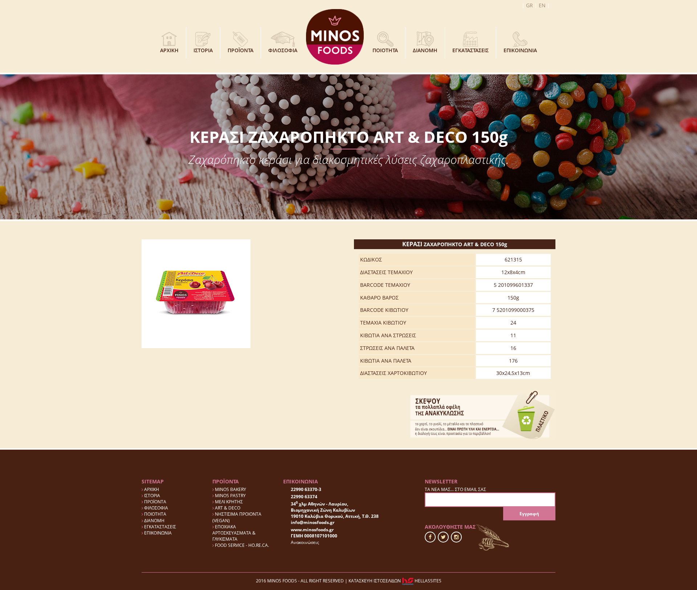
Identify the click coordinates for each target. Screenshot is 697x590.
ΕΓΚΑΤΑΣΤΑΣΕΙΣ (470, 50)
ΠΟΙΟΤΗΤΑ (385, 50)
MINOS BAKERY (230, 489)
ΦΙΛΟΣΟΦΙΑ (282, 50)
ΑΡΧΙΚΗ (169, 50)
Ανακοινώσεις (305, 542)
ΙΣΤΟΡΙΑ (203, 50)
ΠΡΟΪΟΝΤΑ (240, 50)
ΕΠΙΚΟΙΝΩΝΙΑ (520, 50)
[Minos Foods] (335, 36)
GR (529, 5)
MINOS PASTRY (230, 495)
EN (542, 5)
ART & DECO (227, 508)
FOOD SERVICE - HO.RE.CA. (241, 545)
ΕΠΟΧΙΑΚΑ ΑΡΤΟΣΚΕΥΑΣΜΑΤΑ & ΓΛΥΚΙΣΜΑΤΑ (234, 533)
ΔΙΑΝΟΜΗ (425, 50)
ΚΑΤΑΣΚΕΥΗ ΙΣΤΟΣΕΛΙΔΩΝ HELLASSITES (394, 581)
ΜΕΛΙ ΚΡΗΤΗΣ (228, 502)
